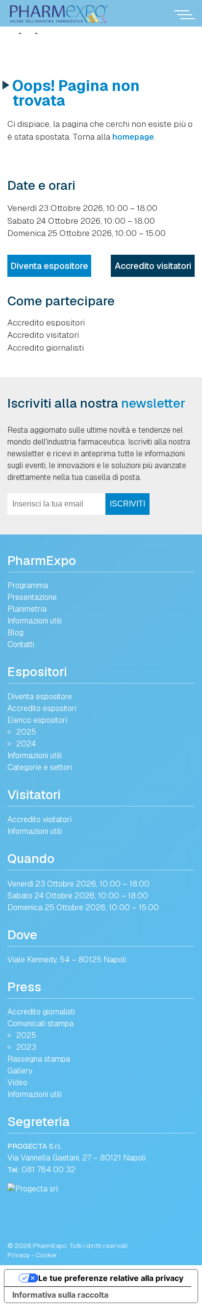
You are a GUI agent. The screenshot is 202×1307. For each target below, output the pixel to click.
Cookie (45, 1255)
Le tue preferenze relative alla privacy (110, 1278)
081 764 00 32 (49, 1169)
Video (17, 1082)
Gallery (19, 1071)
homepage (133, 136)
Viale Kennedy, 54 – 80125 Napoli (66, 959)
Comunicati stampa (40, 1023)
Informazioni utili (34, 621)
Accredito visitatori (153, 265)
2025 (26, 732)
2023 (26, 1047)
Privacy (18, 1255)
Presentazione (32, 597)
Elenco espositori (37, 720)
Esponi (24, 637)
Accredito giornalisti (45, 347)
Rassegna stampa (38, 1059)
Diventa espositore (49, 265)
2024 (26, 744)
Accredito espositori (46, 322)
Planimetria (27, 609)
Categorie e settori (39, 767)
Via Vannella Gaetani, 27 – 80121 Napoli (76, 1158)
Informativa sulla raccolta (60, 1295)
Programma (27, 585)
